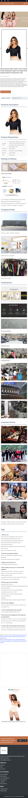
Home (2, 18)
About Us (2, 765)
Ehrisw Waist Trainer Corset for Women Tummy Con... (14, 721)
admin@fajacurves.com (5, 760)
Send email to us (6, 91)
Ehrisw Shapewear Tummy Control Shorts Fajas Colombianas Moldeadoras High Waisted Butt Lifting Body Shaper (13, 641)
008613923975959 (4, 758)
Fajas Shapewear (16, 18)
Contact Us (2, 769)
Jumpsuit (2, 781)
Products (7, 18)
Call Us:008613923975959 (8, 3)
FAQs (1, 767)
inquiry (20, 740)
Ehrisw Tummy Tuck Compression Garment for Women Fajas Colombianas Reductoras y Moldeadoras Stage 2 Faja (13, 636)
